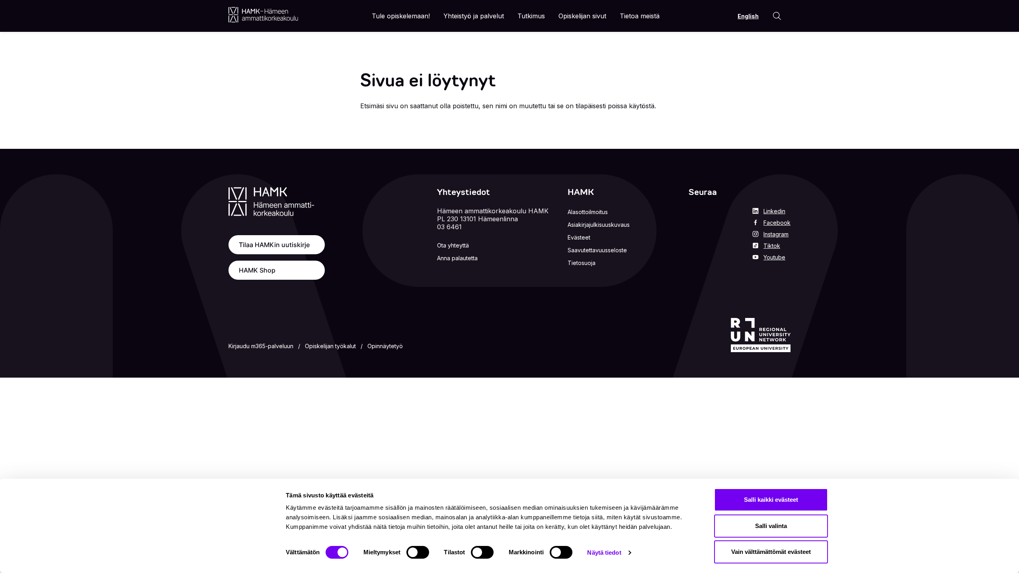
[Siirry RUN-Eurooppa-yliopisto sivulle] (761, 335)
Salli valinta (771, 525)
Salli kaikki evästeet (771, 499)
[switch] (417, 552)
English (748, 16)
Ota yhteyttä (453, 245)
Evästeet (579, 237)
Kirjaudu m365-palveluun (260, 346)
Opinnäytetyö (385, 346)
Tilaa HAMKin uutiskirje (274, 245)
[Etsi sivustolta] (777, 16)
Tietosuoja (581, 262)
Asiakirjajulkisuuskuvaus (599, 224)
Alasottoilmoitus (588, 212)
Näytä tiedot (604, 552)
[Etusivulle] (263, 15)
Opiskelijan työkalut (330, 346)
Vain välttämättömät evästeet (771, 551)
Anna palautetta (457, 258)
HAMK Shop (257, 270)
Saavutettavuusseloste (597, 250)
